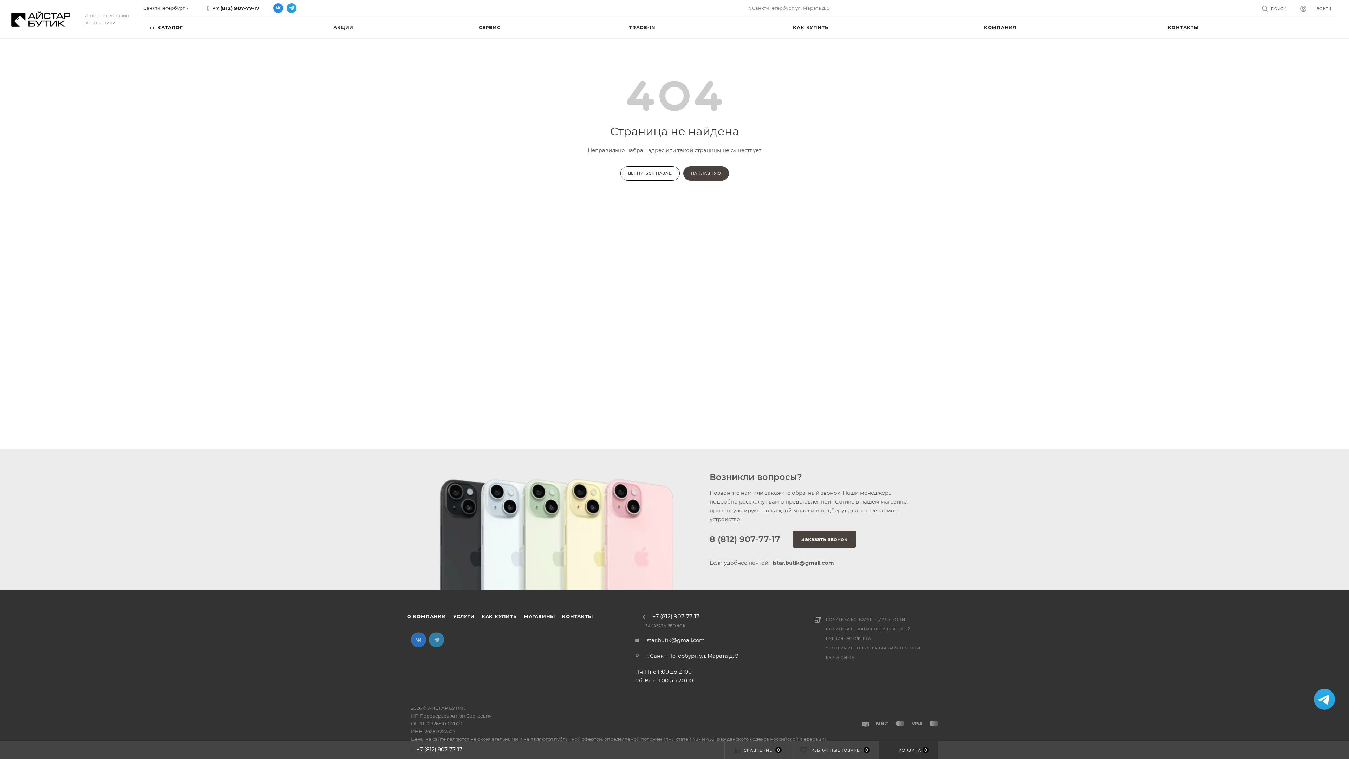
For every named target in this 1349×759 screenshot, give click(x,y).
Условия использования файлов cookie (874, 648)
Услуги (464, 616)
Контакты (577, 616)
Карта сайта (840, 657)
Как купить (499, 616)
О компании (426, 616)
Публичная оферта (848, 638)
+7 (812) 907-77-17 (236, 8)
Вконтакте (278, 8)
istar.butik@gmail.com (675, 640)
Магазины (539, 616)
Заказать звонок (824, 539)
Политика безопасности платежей (868, 629)
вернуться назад (650, 173)
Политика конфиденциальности (865, 619)
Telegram (291, 8)
